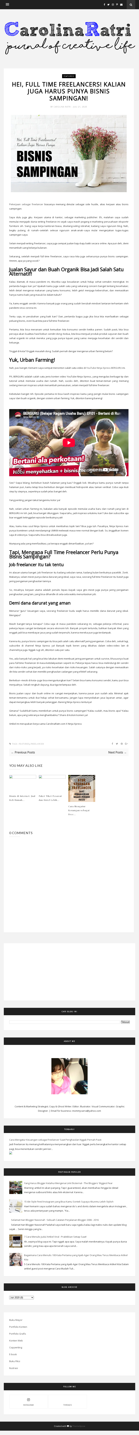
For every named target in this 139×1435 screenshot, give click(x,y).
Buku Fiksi (14, 1361)
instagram (28, 1405)
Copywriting (15, 1347)
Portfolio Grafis (17, 1333)
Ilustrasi (13, 1368)
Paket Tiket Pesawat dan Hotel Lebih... (50, 797)
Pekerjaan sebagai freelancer (26, 204)
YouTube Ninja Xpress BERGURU (104, 367)
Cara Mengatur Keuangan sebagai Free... (79, 810)
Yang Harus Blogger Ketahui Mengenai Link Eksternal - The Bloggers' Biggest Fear (68, 1183)
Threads (67, 1405)
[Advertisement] (30, 971)
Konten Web (16, 1340)
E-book (13, 1354)
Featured (69, 76)
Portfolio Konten (18, 1326)
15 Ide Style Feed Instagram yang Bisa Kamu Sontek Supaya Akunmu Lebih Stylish (68, 1201)
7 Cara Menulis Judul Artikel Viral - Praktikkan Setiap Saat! (55, 1236)
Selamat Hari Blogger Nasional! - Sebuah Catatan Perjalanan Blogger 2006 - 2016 (55, 1219)
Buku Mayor (15, 1320)
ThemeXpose (78, 1426)
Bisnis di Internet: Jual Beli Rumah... (22, 797)
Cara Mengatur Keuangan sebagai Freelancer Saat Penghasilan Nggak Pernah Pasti (55, 1139)
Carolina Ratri (63, 106)
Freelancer (37, 744)
